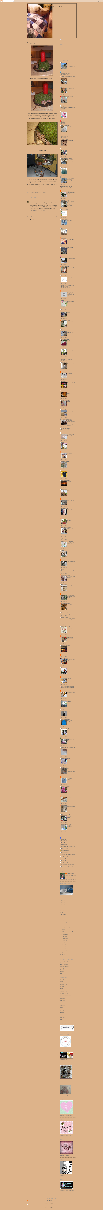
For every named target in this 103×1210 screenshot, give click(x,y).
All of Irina (63, 238)
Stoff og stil (62, 1017)
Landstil (61, 1007)
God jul (63, 916)
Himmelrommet (63, 990)
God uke (68, 312)
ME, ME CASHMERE (65, 287)
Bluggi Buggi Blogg (65, 758)
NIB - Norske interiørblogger (67, 686)
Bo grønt (61, 981)
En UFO (68, 340)
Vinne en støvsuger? (70, 668)
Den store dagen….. (70, 750)
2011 (62, 908)
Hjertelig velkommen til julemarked (71, 519)
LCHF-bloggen (64, 658)
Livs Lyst (63, 87)
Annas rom (62, 979)
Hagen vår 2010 (64, 209)
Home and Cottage (65, 200)
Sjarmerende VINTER (66, 824)
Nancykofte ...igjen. (70, 411)
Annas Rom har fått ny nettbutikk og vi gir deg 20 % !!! (71, 596)
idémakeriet (64, 584)
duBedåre (63, 381)
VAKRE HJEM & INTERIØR (67, 864)
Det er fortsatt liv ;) (70, 551)
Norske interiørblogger (64, 966)
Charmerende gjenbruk (66, 527)
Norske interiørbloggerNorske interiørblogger (67, 285)
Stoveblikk (69, 701)
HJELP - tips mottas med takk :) (71, 577)
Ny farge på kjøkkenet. (71, 730)
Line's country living (65, 645)
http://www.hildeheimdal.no (65, 995)
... (61, 518)
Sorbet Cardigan (70, 150)
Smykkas (63, 777)
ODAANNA (63, 842)
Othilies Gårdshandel (65, 626)
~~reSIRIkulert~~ (65, 391)
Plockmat (63, 122)
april (64, 946)
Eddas (62, 442)
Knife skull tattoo (70, 509)
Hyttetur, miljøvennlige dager (66, 429)
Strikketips (62, 968)
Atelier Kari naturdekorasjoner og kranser (68, 77)
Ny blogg (69, 787)
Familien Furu (64, 860)
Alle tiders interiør (65, 550)
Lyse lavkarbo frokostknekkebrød (67, 359)
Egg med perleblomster (69, 826)
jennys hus (63, 121)
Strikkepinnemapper (70, 112)
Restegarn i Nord (65, 339)
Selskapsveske (69, 711)
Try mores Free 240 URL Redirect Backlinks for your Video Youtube (70, 294)
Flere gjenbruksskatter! (71, 97)
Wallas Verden (64, 139)
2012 (62, 906)
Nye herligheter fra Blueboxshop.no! (70, 302)
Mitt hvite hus (64, 767)
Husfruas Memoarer (65, 461)
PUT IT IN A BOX (65, 135)
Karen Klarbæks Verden (66, 158)
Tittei (61, 973)
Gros (62, 838)
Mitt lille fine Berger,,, (71, 258)
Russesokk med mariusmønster (70, 638)
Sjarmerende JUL (65, 266)
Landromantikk (63, 1005)
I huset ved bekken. (65, 850)
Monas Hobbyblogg (65, 400)
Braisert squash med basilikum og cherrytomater (70, 660)
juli (63, 942)
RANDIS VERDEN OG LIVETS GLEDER (68, 748)
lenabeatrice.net (64, 358)
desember (65, 914)
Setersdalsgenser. (70, 472)
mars (64, 948)
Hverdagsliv (62, 997)
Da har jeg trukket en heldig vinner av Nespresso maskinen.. (71, 770)
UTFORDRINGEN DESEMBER (67, 687)
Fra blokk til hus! (65, 728)
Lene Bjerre (62, 1009)
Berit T (62, 569)
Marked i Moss (70, 528)
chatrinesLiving (64, 858)
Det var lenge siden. (70, 88)
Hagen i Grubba (64, 452)
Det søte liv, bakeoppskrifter (65, 961)
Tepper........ (69, 401)
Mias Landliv (64, 362)
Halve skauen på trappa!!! (67, 931)
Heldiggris (69, 678)
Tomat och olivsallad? (71, 806)
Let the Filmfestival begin (66, 614)
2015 (62, 900)
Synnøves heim (64, 848)
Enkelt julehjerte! (65, 929)
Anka (31, 200)
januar (64, 952)
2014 (62, 902)
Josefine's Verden (65, 862)
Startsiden (42, 216)
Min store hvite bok (65, 786)
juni (63, 944)
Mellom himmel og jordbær (67, 96)
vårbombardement (70, 585)
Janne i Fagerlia (64, 219)
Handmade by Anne (65, 575)
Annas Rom (63, 594)
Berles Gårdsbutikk (65, 603)
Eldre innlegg (55, 216)
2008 (62, 954)
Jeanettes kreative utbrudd (67, 541)
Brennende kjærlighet (71, 692)
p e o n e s (69, 443)
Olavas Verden (64, 617)
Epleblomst (69, 797)
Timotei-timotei (63, 969)
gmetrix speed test (64, 136)
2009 (62, 912)
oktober (64, 936)
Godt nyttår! (69, 604)
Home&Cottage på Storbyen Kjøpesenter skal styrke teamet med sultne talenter (71, 203)
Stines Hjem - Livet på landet (67, 433)
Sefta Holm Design (65, 125)
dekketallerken (69, 490)
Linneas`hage (62, 1010)
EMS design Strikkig (64, 984)
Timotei (63, 111)
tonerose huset (64, 489)
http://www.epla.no (64, 993)
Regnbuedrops (64, 275)
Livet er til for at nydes (71, 561)
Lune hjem (62, 1012)
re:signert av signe (65, 106)
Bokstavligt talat (64, 612)
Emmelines (63, 667)
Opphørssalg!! (69, 277)
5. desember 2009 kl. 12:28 (38, 210)
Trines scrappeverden (66, 814)
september (65, 938)
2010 (62, 910)
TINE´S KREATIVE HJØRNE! (68, 854)
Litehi (62, 300)
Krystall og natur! (65, 922)
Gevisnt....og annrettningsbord (68, 926)
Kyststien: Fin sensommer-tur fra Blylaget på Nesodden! (71, 65)
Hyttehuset (63, 700)
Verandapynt (69, 220)
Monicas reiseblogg (64, 964)
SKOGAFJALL (70, 168)
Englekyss (63, 177)
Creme (61, 983)
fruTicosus (63, 709)
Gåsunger (69, 481)
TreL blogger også (65, 372)
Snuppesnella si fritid (65, 719)
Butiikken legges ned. (71, 628)
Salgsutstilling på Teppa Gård (70, 127)
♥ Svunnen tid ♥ (64, 655)
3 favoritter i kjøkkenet (71, 229)
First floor (62, 986)
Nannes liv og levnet (65, 428)
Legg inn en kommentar (31, 213)
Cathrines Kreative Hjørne (67, 62)
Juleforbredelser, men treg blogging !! (68, 834)
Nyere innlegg (29, 216)
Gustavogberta (64, 409)
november (65, 934)
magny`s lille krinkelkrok (66, 291)
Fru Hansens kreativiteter (66, 499)
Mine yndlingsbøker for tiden (66, 187)
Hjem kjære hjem (63, 991)
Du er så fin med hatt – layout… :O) (71, 619)
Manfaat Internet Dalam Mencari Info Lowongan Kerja (49, 1201)
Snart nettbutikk (70, 140)
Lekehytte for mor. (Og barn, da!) (70, 543)
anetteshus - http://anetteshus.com (68, 846)
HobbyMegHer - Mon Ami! (67, 186)
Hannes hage (64, 844)
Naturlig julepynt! (66, 928)
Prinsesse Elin (64, 228)
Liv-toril (61, 962)
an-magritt (63, 348)
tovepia (62, 148)
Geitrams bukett (70, 248)
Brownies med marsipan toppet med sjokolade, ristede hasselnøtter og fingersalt (71, 423)
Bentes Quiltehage (65, 191)
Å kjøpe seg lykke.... (71, 239)
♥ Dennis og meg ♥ (65, 508)
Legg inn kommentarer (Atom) (38, 219)
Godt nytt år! (63, 839)
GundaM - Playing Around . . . (67, 247)
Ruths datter (64, 167)
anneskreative (64, 470)
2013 (62, 904)
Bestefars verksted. (65, 329)
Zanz (61, 1019)
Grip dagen (63, 560)
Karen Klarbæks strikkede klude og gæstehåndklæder (70, 160)
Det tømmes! (69, 453)
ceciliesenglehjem (65, 856)
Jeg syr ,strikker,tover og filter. (68, 920)
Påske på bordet (70, 321)
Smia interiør (62, 1014)
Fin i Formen (64, 796)
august (64, 940)
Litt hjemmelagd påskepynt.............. (70, 331)
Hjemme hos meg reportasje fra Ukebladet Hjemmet (70, 179)
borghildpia (63, 677)
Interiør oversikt (63, 1000)
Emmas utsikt (64, 805)
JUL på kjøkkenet (70, 267)
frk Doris (61, 988)
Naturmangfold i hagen (65, 73)
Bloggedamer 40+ (65, 852)
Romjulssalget (69, 373)
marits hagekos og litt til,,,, (67, 257)
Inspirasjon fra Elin (65, 480)
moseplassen (64, 72)
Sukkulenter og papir (71, 350)
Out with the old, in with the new (70, 364)
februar (64, 950)
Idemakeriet (62, 998)
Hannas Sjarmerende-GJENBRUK (66, 310)
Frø (67, 211)
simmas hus (63, 833)
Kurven (61, 1003)
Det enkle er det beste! (66, 924)
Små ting (61, 1015)
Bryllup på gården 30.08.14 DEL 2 (70, 435)
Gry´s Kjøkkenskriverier (66, 419)
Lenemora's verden (65, 738)
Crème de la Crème (65, 691)
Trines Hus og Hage (65, 320)
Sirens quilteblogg (65, 536)
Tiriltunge (62, 971)
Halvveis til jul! (65, 918)
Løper (62, 538)
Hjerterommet (64, 636)
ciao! (68, 646)
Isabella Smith (63, 1002)
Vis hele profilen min (70, 879)
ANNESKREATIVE (51, 6)
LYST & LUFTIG (70, 500)
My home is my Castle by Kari (67, 866)
